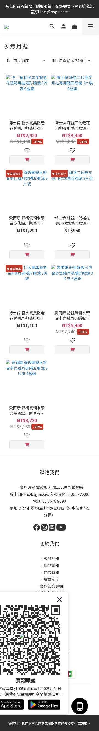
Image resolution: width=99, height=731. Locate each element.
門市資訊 (51, 572)
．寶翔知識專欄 (49, 586)
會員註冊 (51, 558)
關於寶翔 (51, 565)
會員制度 (51, 579)
